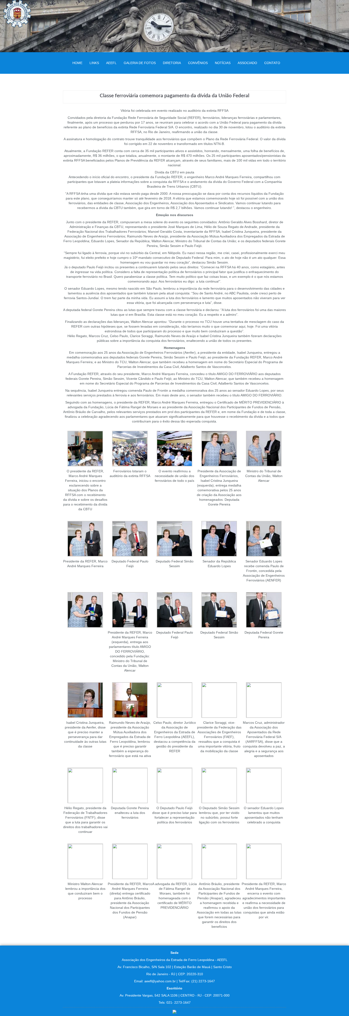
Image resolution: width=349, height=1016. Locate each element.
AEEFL (111, 63)
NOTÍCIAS (223, 63)
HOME (77, 63)
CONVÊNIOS (198, 63)
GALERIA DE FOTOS (140, 63)
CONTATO (272, 63)
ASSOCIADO (247, 63)
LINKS (94, 63)
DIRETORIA (172, 63)
